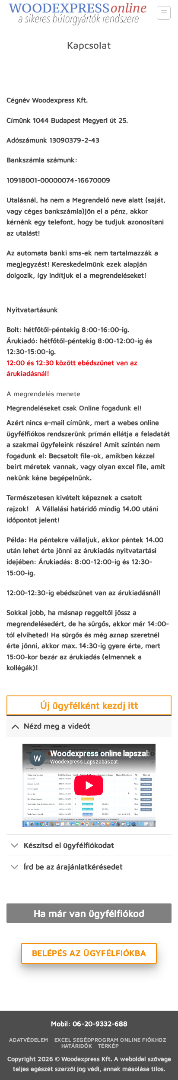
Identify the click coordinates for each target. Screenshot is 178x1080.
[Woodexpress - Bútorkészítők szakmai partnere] (78, 13)
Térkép (108, 1046)
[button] (164, 13)
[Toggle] (14, 726)
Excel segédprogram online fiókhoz (110, 1040)
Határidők (76, 1046)
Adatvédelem (28, 1040)
